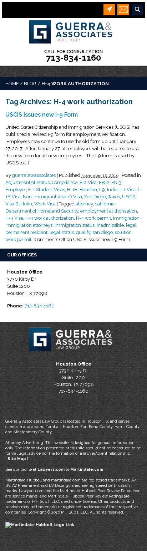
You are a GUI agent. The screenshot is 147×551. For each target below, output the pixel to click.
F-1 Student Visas (46, 189)
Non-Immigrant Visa (44, 196)
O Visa (75, 196)
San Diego (95, 196)
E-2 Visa (88, 182)
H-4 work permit (93, 218)
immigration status (75, 225)
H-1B (72, 189)
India (112, 189)
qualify (83, 232)
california (105, 203)
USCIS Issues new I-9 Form (41, 114)
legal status (62, 232)
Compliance (64, 182)
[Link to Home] (73, 31)
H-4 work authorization (49, 218)
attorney (84, 203)
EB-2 (104, 182)
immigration (126, 218)
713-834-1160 (73, 57)
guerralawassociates (34, 175)
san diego (102, 232)
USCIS (128, 196)
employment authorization (108, 211)
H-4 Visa (14, 218)
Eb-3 (116, 182)
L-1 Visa (128, 189)
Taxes (114, 196)
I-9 (102, 189)
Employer (15, 189)
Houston (88, 189)
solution (123, 232)
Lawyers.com (51, 469)
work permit (18, 239)
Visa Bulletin (18, 203)
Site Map (16, 458)
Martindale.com (86, 469)
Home (12, 83)
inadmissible (110, 225)
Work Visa (45, 203)
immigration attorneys (28, 225)
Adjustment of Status (27, 182)
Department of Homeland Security (41, 211)
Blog (30, 83)
